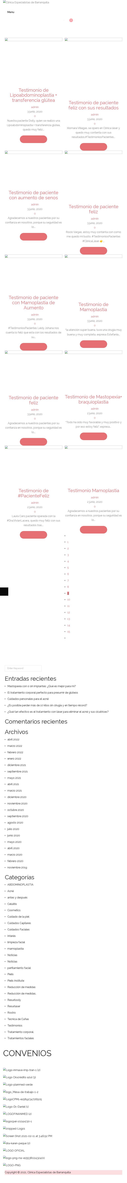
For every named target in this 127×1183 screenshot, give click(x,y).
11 (68, 606)
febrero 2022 (15, 752)
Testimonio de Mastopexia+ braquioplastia (93, 399)
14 (68, 625)
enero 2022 (14, 758)
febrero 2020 (15, 861)
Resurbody (14, 1000)
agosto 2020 (15, 822)
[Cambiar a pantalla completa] (12, 1179)
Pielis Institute (15, 980)
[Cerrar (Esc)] (29, 1179)
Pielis (10, 974)
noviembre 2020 (17, 803)
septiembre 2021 (17, 771)
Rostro (11, 1012)
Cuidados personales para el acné (28, 698)
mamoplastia (15, 948)
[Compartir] (21, 1179)
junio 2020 (13, 835)
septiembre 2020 (17, 816)
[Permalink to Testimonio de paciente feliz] (93, 175)
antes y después (17, 897)
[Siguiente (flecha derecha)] (4, 591)
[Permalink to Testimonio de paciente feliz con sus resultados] (93, 66)
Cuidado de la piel (18, 916)
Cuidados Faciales (18, 929)
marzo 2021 (14, 790)
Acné (10, 891)
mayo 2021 (14, 777)
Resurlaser (13, 1006)
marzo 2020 (14, 854)
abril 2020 (13, 848)
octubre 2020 (15, 809)
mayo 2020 (14, 841)
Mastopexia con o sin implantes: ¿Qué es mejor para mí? (41, 686)
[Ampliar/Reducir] (4, 1179)
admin (35, 107)
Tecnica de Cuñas (18, 1019)
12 (68, 612)
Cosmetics (14, 910)
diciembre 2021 (16, 765)
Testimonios (14, 1025)
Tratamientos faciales (20, 1038)
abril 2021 (13, 784)
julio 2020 (13, 829)
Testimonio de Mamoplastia (93, 307)
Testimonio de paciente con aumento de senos (33, 195)
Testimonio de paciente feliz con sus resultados (93, 105)
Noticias (12, 955)
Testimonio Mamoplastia (93, 490)
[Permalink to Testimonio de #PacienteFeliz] (33, 464)
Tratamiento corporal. (20, 1032)
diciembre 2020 (16, 797)
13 (68, 618)
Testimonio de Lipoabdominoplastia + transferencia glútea (33, 95)
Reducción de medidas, (21, 993)
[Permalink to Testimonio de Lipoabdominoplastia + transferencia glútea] (33, 60)
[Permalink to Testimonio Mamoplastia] (93, 464)
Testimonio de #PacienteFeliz (33, 493)
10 (68, 599)
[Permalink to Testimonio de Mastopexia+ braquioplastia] (93, 370)
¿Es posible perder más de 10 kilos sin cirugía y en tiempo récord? (47, 705)
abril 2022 (13, 739)
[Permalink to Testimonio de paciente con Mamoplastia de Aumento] (33, 272)
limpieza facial (16, 942)
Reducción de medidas (21, 987)
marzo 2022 (14, 745)
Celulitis (12, 904)
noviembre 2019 (17, 867)
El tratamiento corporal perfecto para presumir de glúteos (42, 692)
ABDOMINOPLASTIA (20, 884)
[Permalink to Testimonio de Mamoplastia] (93, 276)
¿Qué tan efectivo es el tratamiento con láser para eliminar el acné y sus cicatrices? (58, 711)
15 (68, 631)
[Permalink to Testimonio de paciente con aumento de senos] (33, 168)
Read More (32, 139)
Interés (11, 936)
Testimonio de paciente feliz (93, 209)
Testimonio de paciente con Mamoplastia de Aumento (33, 302)
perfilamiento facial (19, 968)
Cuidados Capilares (19, 923)
